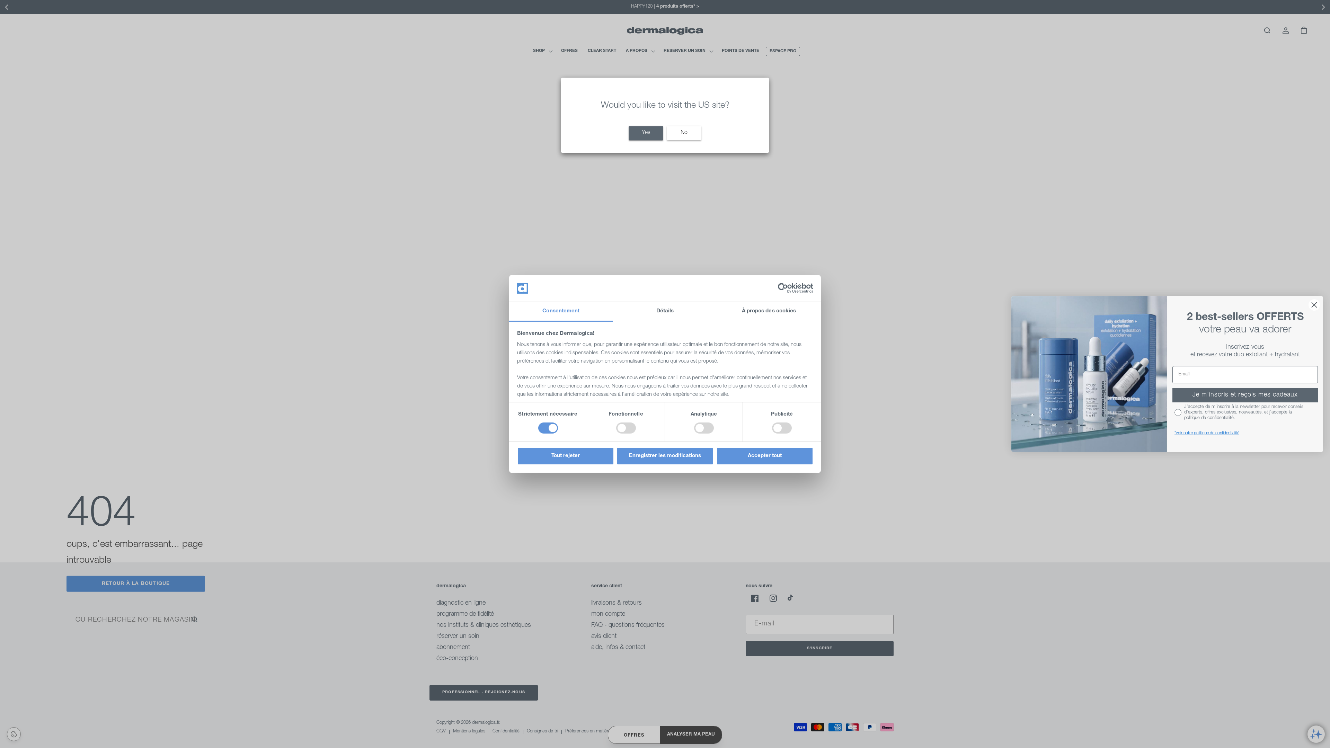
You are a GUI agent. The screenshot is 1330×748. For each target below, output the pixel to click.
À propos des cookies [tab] (769, 311)
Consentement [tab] (560, 311)
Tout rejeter (565, 455)
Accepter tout (765, 455)
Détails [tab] (665, 311)
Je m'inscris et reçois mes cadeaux (1245, 395)
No (684, 133)
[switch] (626, 428)
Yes (646, 133)
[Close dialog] (1314, 305)
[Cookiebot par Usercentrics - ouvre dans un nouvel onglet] (783, 288)
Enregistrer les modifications (665, 455)
